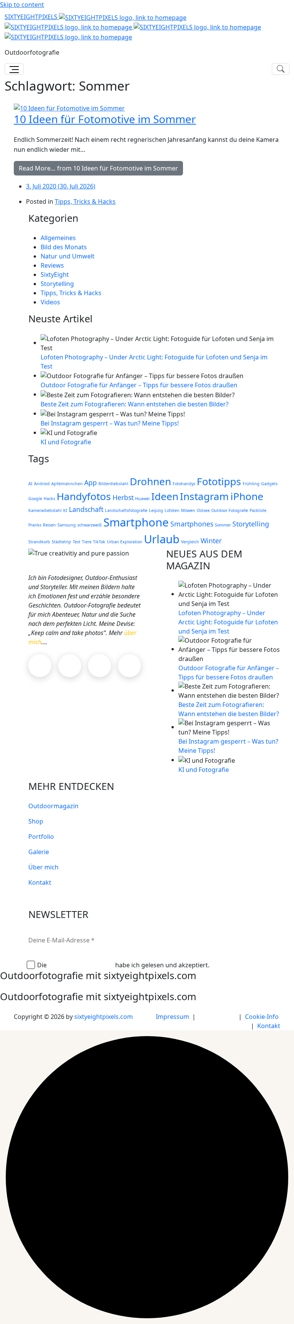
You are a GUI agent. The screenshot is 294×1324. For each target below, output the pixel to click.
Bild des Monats (64, 247)
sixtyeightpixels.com (103, 1016)
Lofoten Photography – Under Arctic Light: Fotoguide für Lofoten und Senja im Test (228, 622)
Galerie (38, 852)
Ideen (164, 496)
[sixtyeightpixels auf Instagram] (39, 665)
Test (76, 541)
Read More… (98, 168)
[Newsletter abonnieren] (278, 938)
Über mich (43, 867)
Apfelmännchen (67, 483)
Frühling (251, 483)
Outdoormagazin (53, 806)
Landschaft (86, 509)
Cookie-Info (262, 1016)
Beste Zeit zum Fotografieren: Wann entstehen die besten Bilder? (135, 404)
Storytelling (57, 283)
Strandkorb (39, 541)
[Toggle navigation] (14, 69)
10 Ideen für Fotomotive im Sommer (105, 119)
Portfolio (41, 836)
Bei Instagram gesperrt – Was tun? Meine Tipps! (110, 423)
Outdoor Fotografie (229, 510)
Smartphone (136, 522)
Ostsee (203, 510)
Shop (35, 821)
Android (42, 483)
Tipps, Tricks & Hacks (85, 201)
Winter (211, 540)
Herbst (123, 497)
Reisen (49, 525)
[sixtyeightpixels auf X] (129, 665)
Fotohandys (184, 483)
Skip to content (22, 4)
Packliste (258, 510)
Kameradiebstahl (45, 510)
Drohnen (150, 481)
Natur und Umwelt (68, 256)
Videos (50, 302)
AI (30, 483)
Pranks (34, 525)
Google (35, 498)
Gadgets (269, 483)
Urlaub (162, 539)
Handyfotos (84, 496)
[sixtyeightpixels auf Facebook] (69, 665)
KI (65, 510)
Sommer (223, 525)
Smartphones (191, 523)
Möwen (188, 510)
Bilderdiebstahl (113, 483)
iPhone (246, 496)
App (90, 482)
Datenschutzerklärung (81, 965)
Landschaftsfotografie (126, 510)
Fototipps (219, 481)
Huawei (142, 498)
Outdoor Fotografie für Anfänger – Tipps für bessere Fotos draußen (139, 385)
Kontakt (39, 882)
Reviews (52, 265)
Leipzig (156, 510)
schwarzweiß (89, 525)
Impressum (172, 1016)
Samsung (66, 525)
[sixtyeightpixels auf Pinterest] (99, 665)
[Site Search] (280, 69)
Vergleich (190, 541)
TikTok (99, 541)
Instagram (204, 496)
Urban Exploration (124, 541)
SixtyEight (55, 274)
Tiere (86, 541)
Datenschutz (217, 1016)
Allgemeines (58, 238)
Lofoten (172, 510)
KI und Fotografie (66, 442)
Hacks (49, 498)
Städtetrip (61, 541)
